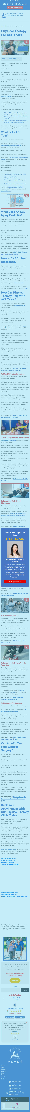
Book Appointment (15, 582)
